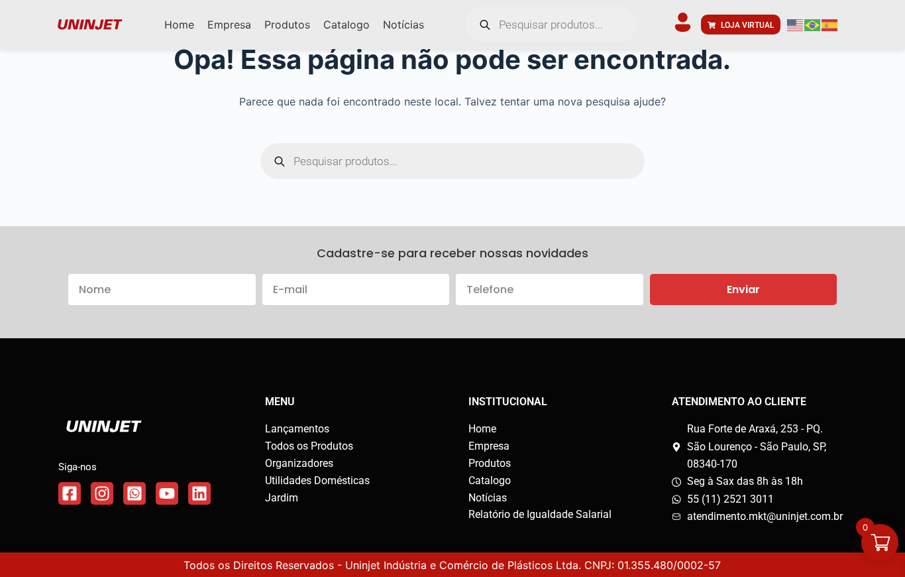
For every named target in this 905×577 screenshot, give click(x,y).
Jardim (281, 497)
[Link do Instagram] (102, 493)
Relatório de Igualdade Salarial (540, 514)
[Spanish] (830, 24)
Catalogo (489, 480)
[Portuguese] (813, 24)
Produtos (489, 463)
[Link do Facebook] (69, 493)
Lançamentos (297, 428)
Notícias (487, 497)
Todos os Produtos (309, 446)
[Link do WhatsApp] (134, 493)
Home (482, 428)
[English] (795, 24)
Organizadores (299, 463)
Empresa (488, 446)
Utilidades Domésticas (317, 480)
